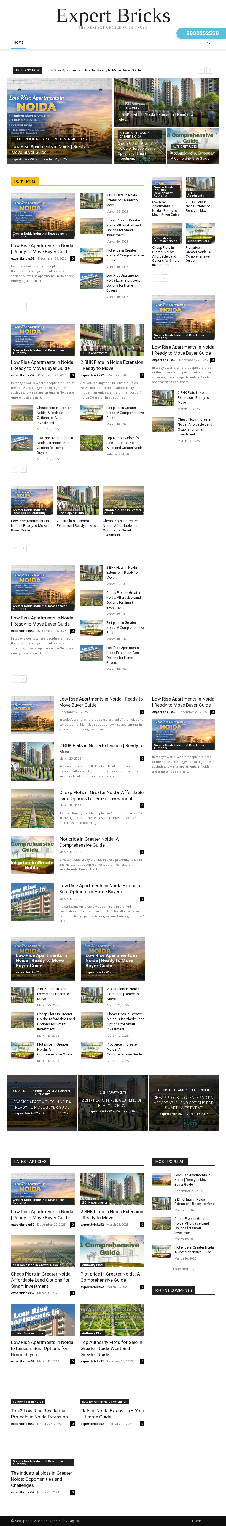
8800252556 (202, 33)
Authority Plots (185, 146)
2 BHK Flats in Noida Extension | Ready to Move (122, 200)
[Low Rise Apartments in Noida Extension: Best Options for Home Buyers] (91, 281)
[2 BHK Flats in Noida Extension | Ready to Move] (166, 102)
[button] (208, 42)
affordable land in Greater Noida (135, 135)
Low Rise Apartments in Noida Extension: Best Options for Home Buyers (42, 1348)
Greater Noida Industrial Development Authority (50, 139)
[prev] (201, 70)
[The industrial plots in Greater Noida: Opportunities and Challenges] (43, 1450)
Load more (181, 1268)
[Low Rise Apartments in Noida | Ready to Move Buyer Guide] (59, 121)
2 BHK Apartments (133, 107)
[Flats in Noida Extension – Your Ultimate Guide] (112, 1388)
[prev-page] (14, 306)
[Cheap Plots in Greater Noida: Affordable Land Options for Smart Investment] (140, 146)
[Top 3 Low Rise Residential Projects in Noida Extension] (43, 1388)
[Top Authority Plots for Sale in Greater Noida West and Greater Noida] (91, 443)
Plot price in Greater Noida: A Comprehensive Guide (125, 255)
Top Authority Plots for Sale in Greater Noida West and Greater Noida (124, 443)
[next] (209, 70)
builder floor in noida (28, 1333)
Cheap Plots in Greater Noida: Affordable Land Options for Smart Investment (122, 528)
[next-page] (23, 306)
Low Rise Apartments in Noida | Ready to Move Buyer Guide (94, 70)
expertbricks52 (22, 258)
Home (18, 42)
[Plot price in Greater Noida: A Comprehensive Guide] (91, 256)
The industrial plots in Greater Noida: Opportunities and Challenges (41, 1479)
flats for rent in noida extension (104, 1402)
